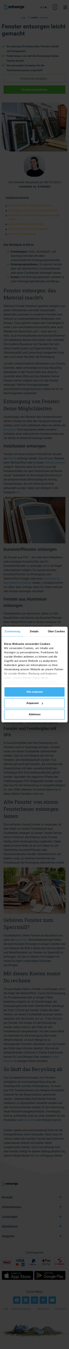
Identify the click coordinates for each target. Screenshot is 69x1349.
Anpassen (32, 703)
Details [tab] (34, 631)
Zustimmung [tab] (12, 631)
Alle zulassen (34, 691)
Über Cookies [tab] (56, 631)
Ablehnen (35, 714)
